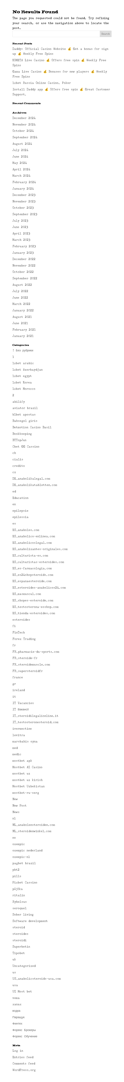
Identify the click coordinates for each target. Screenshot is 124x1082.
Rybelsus (19, 901)
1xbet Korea (22, 382)
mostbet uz (21, 773)
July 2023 (20, 220)
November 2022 (24, 265)
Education (20, 498)
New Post (19, 805)
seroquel (19, 908)
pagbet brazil (24, 863)
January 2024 (23, 188)
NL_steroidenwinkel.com (31, 831)
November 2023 (23, 201)
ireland (18, 690)
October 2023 (23, 207)
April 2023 (21, 233)
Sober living (23, 914)
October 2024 (23, 130)
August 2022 (22, 284)
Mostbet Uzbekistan (28, 786)
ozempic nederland (27, 850)
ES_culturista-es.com (30, 555)
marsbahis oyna (25, 741)
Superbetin (21, 946)
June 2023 (20, 227)
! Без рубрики (22, 350)
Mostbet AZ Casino (27, 767)
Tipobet (18, 953)
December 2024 (24, 118)
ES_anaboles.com (25, 530)
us (14, 972)
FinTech (18, 632)
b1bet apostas (24, 414)
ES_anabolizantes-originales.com (40, 549)
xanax (16, 1004)
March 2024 (21, 175)
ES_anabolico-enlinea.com (33, 536)
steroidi (19, 940)
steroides (20, 933)
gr (14, 683)
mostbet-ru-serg (25, 792)
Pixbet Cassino (24, 882)
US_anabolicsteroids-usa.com (36, 978)
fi (14, 626)
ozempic (18, 844)
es (14, 523)
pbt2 (16, 869)
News (16, 812)
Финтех (17, 1023)
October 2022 (23, 271)
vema (16, 998)
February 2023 (24, 246)
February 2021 (24, 329)
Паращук (18, 1017)
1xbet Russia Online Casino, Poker (41, 83)
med (15, 748)
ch (14, 453)
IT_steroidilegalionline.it (35, 716)
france (17, 677)
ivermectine (22, 728)
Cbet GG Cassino (25, 446)
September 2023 (24, 214)
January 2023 (23, 252)
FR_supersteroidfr (27, 671)
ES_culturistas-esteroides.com (38, 562)
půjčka (17, 889)
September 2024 (24, 137)
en (14, 504)
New (15, 799)
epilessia (20, 517)
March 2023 (21, 239)
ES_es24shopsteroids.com (32, 574)
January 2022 (23, 310)
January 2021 (23, 336)
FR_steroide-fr (24, 658)
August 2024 (22, 143)
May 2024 (19, 163)
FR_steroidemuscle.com (31, 664)
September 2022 (24, 278)
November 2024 (24, 124)
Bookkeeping (22, 433)
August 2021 (22, 317)
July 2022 (20, 291)
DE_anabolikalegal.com (31, 478)
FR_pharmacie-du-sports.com (35, 651)
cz (14, 472)
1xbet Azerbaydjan (27, 369)
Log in (17, 1050)
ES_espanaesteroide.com (32, 581)
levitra (18, 735)
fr (14, 645)
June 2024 (20, 156)
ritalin (18, 895)
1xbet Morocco (23, 388)
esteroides (21, 619)
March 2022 (21, 304)
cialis (17, 459)
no (14, 837)
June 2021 (20, 323)
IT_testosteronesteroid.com (35, 722)
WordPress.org (24, 1070)
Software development (30, 921)
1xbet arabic (23, 363)
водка (16, 1010)
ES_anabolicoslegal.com (32, 542)
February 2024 (24, 182)
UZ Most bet (22, 991)
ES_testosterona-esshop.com (35, 607)
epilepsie (20, 510)
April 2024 (21, 169)
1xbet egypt (22, 376)
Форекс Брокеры (24, 1030)
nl (14, 818)
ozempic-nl (21, 857)
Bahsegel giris (24, 420)
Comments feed (23, 1063)
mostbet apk (22, 760)
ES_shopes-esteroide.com (32, 600)
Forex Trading (24, 639)
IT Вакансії (20, 709)
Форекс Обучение (24, 1036)
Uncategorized (24, 966)
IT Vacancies (23, 703)
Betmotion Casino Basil (32, 427)
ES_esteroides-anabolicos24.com (39, 587)
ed (14, 491)
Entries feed (22, 1057)
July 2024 (20, 150)
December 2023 (23, 195)
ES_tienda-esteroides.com (33, 613)
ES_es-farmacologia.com (32, 568)
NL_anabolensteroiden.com (33, 824)
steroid (18, 927)
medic (16, 754)
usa (15, 985)
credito (18, 465)
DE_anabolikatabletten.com (34, 485)
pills (16, 876)
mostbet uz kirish (27, 780)
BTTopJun (19, 440)
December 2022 (24, 259)
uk (14, 959)
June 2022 (20, 297)
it (14, 696)
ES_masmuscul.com (26, 594)
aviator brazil (25, 408)
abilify (18, 401)
